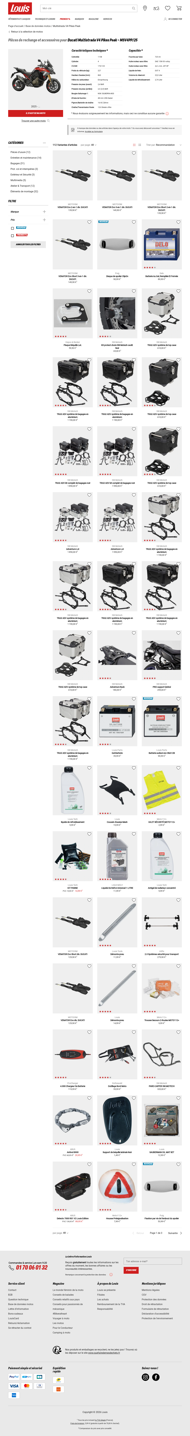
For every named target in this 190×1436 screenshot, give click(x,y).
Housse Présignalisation (117, 1218)
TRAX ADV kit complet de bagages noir (72, 483)
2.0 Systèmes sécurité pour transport (162, 954)
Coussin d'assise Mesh (117, 822)
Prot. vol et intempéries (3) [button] (24, 169)
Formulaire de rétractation (155, 1309)
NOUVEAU (21, 227)
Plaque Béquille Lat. (73, 345)
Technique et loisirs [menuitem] (45, 19)
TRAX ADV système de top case (161, 345)
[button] (134, 8)
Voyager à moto (61, 1318)
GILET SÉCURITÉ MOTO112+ (161, 822)
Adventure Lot (72, 549)
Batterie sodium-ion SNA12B (162, 753)
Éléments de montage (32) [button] (24, 191)
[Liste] (140, 145)
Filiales (101, 1294)
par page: (86, 145)
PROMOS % (22, 235)
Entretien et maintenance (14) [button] (26, 157)
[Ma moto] (156, 8)
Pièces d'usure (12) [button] (20, 152)
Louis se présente (106, 1290)
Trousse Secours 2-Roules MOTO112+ (161, 1020)
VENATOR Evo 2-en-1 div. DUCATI (73, 207)
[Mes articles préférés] (168, 8)
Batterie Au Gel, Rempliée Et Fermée (161, 276)
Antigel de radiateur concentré (162, 888)
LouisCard (13, 1318)
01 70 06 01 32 (31, 1268)
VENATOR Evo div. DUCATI (73, 1020)
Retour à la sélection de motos (27, 31)
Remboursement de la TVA (111, 1304)
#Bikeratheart (60, 1313)
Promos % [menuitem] (65, 19)
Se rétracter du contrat (19, 1327)
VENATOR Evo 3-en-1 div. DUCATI (117, 207)
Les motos (58, 1323)
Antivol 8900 (73, 1152)
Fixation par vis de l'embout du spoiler (162, 1218)
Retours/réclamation (19, 1323)
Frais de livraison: (78, 1423)
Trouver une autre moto (33, 120)
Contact (12, 1290)
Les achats (103, 1299)
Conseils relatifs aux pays (66, 1299)
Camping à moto (61, 1332)
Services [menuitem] (107, 19)
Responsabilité (105, 1309)
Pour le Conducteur (63, 1327)
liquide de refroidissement (72, 822)
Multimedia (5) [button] (18, 180)
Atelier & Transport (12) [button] (23, 185)
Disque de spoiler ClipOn (117, 276)
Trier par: (150, 145)
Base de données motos (20, 1304)
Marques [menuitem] (79, 19)
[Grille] (134, 144)
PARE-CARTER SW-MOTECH (162, 1086)
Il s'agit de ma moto (35, 113)
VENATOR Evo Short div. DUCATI (72, 954)
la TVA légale (100, 1420)
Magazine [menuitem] (93, 19)
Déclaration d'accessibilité (155, 1313)
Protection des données (154, 1299)
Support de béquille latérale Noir (117, 1152)
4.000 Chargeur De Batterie (72, 1086)
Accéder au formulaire (94, 132)
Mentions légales (151, 1290)
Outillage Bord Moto (117, 1086)
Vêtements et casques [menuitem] (19, 19)
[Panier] (179, 8)
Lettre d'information (18, 1309)
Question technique (18, 1299)
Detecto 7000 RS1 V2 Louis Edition (73, 1218)
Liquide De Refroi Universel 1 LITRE (117, 888)
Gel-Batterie (117, 753)
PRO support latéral (162, 687)
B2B (10, 1294)
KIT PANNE (73, 888)
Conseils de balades (63, 1294)
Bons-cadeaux (15, 1313)
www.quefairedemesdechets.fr (104, 1352)
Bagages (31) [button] (18, 163)
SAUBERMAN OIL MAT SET (161, 1152)
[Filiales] (145, 8)
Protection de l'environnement (157, 1318)
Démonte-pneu (117, 954)
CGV (144, 1294)
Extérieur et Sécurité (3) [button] (23, 174)
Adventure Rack (117, 687)
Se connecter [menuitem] (175, 19)
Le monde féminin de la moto (68, 1290)
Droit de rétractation (152, 1304)
